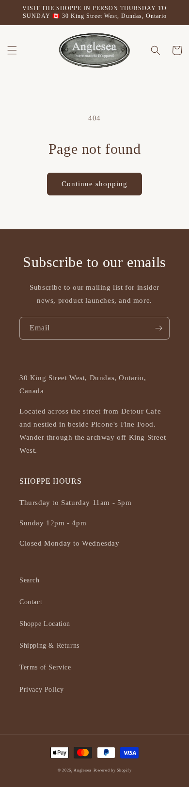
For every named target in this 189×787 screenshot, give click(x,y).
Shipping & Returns (49, 645)
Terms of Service (45, 667)
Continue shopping (94, 184)
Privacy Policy (41, 689)
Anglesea (83, 770)
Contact (30, 602)
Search (29, 580)
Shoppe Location (44, 623)
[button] (12, 50)
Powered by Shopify (113, 770)
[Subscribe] (158, 328)
